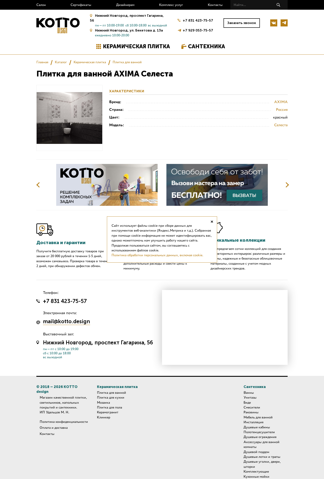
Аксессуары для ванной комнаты (261, 444)
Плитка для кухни (110, 397)
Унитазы (250, 397)
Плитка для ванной (127, 62)
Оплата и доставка (54, 427)
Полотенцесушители (259, 432)
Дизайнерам (125, 5)
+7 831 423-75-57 (198, 20)
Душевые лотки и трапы (262, 457)
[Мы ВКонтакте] (273, 22)
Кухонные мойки (256, 476)
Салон (41, 5)
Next (287, 185)
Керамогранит (107, 412)
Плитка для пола (109, 407)
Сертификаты (81, 5)
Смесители (252, 407)
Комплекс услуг (171, 5)
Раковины (251, 412)
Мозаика (103, 402)
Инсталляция (253, 422)
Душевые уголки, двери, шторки (262, 464)
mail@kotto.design (66, 322)
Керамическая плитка (136, 46)
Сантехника (206, 46)
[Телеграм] (284, 22)
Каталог (61, 62)
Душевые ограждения (260, 437)
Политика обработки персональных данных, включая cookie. (157, 255)
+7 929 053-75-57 (198, 30)
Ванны (249, 392)
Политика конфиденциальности (64, 421)
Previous (38, 185)
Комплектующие (256, 471)
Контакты (215, 5)
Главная (42, 62)
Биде (247, 402)
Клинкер (103, 417)
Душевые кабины (257, 427)
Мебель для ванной (258, 417)
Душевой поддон (256, 452)
